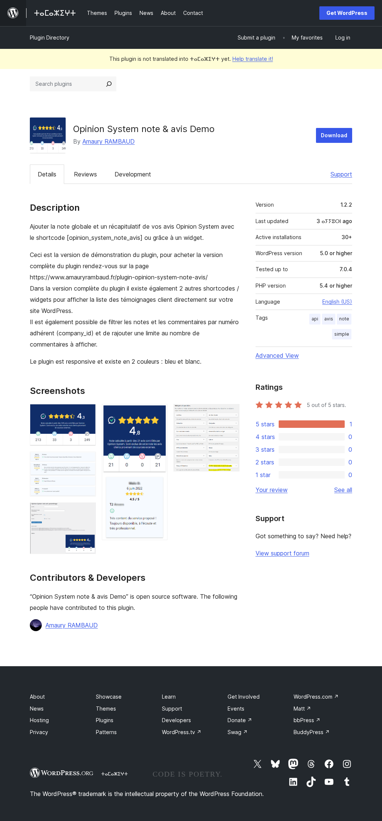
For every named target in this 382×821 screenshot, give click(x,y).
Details (47, 174)
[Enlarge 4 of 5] (157, 414)
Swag (238, 732)
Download (334, 135)
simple (341, 334)
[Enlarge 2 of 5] (86, 462)
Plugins (104, 720)
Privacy (39, 732)
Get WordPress (346, 13)
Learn (169, 696)
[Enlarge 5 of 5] (229, 414)
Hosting (39, 720)
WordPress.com (316, 696)
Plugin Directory (49, 37)
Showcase (109, 696)
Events (236, 708)
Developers (176, 720)
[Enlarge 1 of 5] (86, 414)
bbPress (307, 720)
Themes (106, 708)
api (314, 319)
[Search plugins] (108, 83)
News (37, 708)
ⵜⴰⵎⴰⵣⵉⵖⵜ (114, 774)
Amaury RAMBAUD (108, 141)
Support (341, 174)
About (37, 696)
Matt (302, 708)
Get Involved (244, 696)
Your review (272, 489)
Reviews (85, 174)
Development (133, 174)
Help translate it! (252, 59)
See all (343, 489)
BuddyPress (312, 732)
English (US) (337, 301)
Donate (240, 720)
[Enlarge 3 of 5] (86, 512)
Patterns (106, 732)
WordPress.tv (181, 732)
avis (328, 319)
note (344, 319)
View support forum (282, 553)
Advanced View (277, 355)
